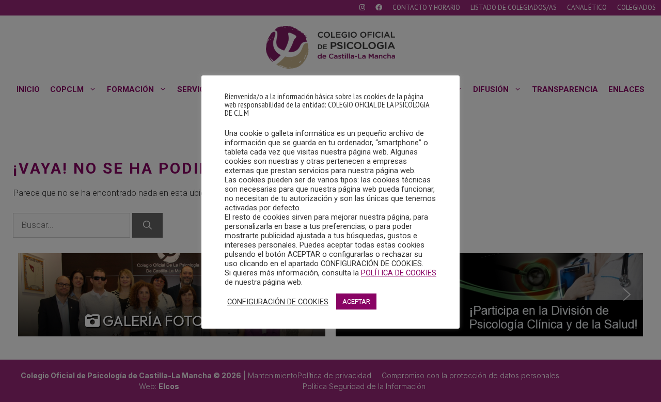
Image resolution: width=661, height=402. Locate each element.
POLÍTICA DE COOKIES (398, 272)
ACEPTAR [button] (356, 301)
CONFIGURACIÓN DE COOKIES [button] (277, 301)
